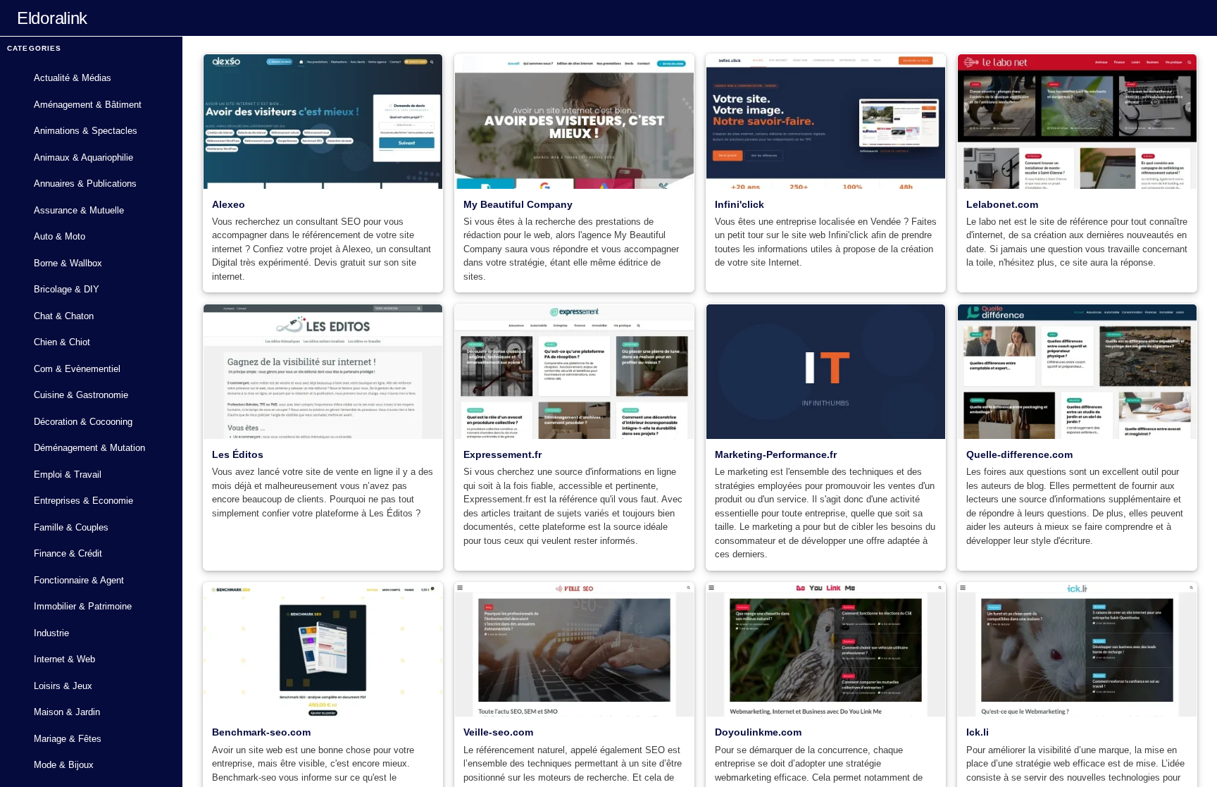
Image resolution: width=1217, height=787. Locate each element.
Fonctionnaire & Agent (79, 580)
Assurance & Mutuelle (79, 210)
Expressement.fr (502, 454)
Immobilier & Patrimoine (83, 606)
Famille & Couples (71, 527)
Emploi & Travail (67, 474)
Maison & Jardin (67, 712)
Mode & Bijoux (64, 765)
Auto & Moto (59, 236)
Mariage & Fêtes (67, 738)
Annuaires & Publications (85, 183)
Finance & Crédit (68, 553)
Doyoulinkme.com (758, 732)
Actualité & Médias (72, 78)
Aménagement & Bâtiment (88, 104)
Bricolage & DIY (66, 289)
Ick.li (977, 732)
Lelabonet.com (1002, 204)
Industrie (51, 633)
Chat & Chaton (64, 316)
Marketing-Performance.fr (776, 454)
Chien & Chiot (62, 342)
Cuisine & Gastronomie (81, 395)
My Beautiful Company (518, 204)
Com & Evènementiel (77, 369)
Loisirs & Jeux (63, 686)
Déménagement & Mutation (89, 447)
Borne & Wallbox (68, 263)
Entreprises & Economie (83, 500)
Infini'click (739, 204)
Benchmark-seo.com (261, 732)
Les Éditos (237, 454)
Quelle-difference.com (1019, 454)
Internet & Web (64, 659)
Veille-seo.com (498, 732)
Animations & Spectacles (85, 130)
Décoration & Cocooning (83, 421)
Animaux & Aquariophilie (83, 157)
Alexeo (228, 204)
